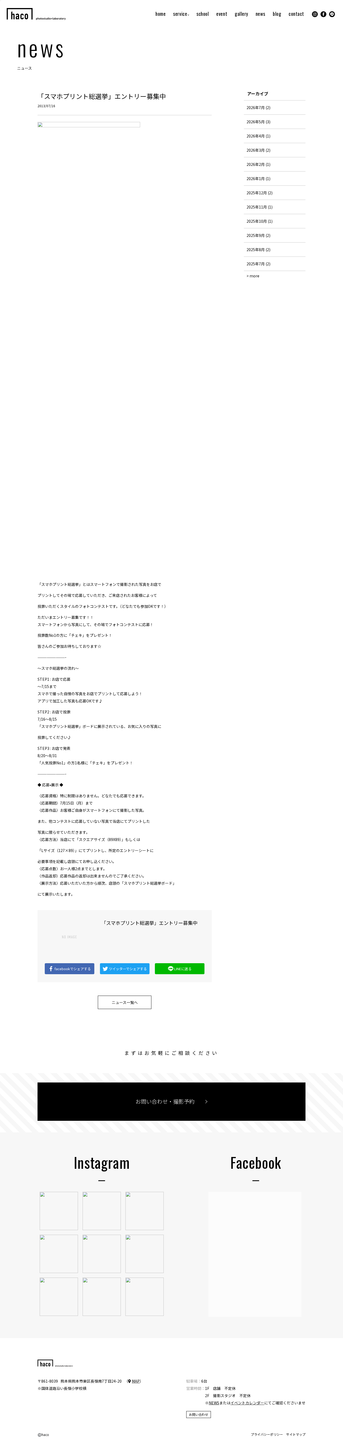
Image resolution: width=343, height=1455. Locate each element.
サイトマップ (295, 1434)
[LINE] (332, 14)
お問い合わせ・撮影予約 (165, 1101)
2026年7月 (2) (258, 107)
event (221, 14)
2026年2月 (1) (258, 164)
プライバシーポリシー (267, 1434)
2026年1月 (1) (258, 178)
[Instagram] (315, 14)
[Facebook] (323, 14)
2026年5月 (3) (258, 121)
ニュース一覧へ (125, 1002)
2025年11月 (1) (260, 207)
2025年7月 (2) (258, 263)
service (180, 14)
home (160, 14)
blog (277, 14)
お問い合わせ (198, 1414)
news (260, 14)
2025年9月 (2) (258, 235)
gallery (241, 14)
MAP (136, 1381)
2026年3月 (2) (258, 150)
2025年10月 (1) (260, 221)
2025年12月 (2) (260, 192)
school (202, 14)
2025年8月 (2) (258, 249)
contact (296, 14)
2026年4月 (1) (258, 136)
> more (253, 275)
